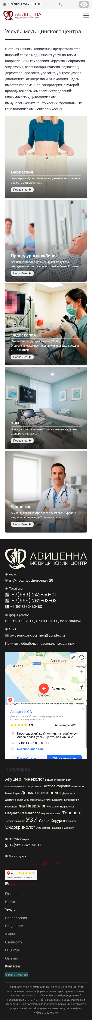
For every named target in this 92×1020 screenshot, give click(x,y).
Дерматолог (68, 793)
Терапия (9, 821)
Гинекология (77, 786)
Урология (20, 507)
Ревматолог (30, 813)
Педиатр (12, 813)
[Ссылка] (22, 15)
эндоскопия (68, 828)
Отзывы (11, 958)
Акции (10, 934)
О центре (12, 950)
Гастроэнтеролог (56, 786)
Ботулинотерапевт (55, 780)
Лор (22, 806)
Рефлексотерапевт (51, 813)
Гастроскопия (34, 786)
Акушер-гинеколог (24, 779)
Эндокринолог (20, 827)
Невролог (36, 806)
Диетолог (46, 799)
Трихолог (20, 821)
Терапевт (72, 813)
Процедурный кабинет (34, 256)
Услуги (10, 909)
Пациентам (14, 925)
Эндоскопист (43, 828)
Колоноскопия (71, 799)
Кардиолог (57, 799)
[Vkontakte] (58, 863)
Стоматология (16, 974)
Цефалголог (69, 821)
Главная (11, 893)
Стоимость (13, 942)
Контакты (12, 966)
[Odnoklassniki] (33, 863)
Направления (16, 918)
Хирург (56, 820)
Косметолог (11, 806)
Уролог (44, 820)
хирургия (56, 828)
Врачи (10, 901)
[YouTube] (45, 863)
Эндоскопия (23, 335)
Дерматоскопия (32, 799)
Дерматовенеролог (41, 792)
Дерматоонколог (14, 799)
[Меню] (86, 15)
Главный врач (12, 793)
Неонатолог (53, 806)
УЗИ (15, 423)
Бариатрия (22, 172)
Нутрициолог (67, 806)
